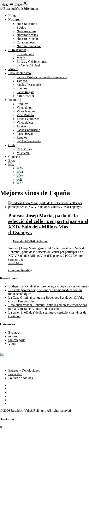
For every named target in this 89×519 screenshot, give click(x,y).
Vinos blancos (26, 111)
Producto (22, 104)
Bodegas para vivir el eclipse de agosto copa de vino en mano (48, 286)
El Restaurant (17, 50)
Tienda (12, 99)
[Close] (1, 427)
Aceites (21, 126)
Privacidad (15, 374)
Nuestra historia (27, 23)
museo (12, 336)
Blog (11, 160)
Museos (13, 69)
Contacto (14, 156)
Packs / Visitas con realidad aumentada (42, 77)
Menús (21, 58)
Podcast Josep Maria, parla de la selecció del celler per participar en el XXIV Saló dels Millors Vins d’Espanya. (48, 224)
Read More (15, 263)
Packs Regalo (25, 92)
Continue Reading (20, 270)
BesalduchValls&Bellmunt (30, 241)
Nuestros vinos (26, 31)
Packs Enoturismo (28, 130)
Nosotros (14, 19)
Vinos (12, 343)
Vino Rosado (25, 115)
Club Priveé (24, 149)
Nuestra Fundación (29, 46)
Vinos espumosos (28, 119)
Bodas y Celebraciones (32, 61)
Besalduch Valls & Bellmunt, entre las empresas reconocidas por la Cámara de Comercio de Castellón (47, 306)
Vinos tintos (24, 107)
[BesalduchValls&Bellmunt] (19, 8)
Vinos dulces (25, 122)
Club (11, 145)
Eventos (22, 88)
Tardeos (22, 81)
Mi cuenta (23, 153)
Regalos (22, 137)
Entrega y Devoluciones (24, 370)
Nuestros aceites (27, 35)
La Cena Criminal (28, 65)
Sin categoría (16, 340)
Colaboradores (26, 42)
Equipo (21, 27)
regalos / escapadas (29, 84)
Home (12, 15)
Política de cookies (20, 378)
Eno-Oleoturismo (19, 73)
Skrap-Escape (26, 96)
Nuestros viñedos (28, 38)
